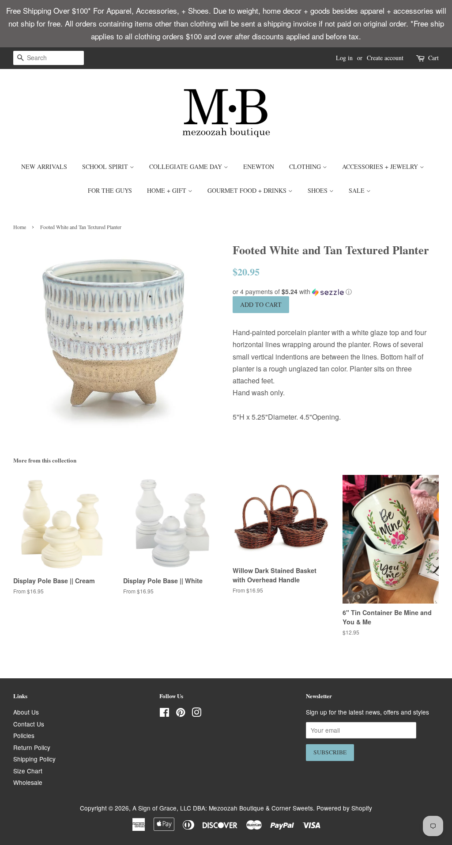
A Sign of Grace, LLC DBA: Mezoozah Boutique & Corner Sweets (222, 807)
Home (19, 226)
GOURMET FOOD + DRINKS (247, 190)
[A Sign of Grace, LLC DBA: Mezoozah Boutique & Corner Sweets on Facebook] (164, 713)
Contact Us (28, 723)
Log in (344, 58)
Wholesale (27, 782)
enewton (258, 166)
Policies (23, 735)
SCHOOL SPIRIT (106, 166)
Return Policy (31, 747)
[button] (336, 291)
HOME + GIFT (167, 190)
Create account (385, 58)
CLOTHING (306, 166)
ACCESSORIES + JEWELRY (381, 166)
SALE (357, 190)
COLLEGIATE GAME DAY (186, 166)
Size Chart (27, 770)
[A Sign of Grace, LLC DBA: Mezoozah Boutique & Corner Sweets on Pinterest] (180, 713)
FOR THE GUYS (110, 190)
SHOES (318, 190)
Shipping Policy (34, 758)
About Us (26, 711)
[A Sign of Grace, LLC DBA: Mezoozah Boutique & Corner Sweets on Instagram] (196, 713)
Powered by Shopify (344, 807)
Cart (433, 58)
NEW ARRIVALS (44, 166)
